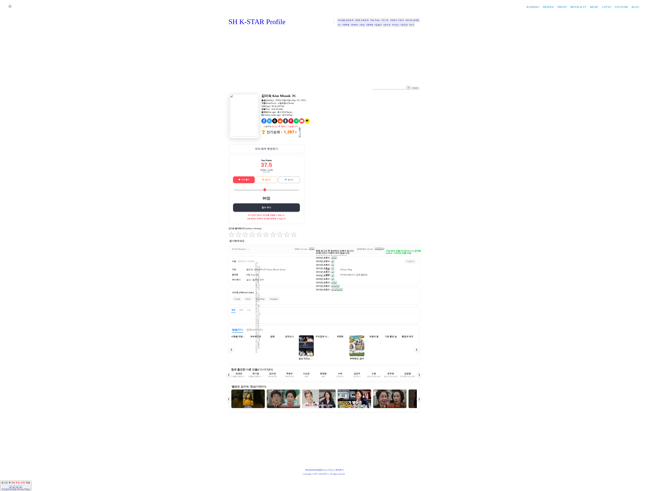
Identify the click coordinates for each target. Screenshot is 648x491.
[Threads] (274, 120)
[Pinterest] (290, 120)
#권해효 (369, 25)
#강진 (362, 25)
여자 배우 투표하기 (266, 148)
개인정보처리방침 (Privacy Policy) (16, 489)
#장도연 (404, 25)
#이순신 (395, 25)
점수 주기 (266, 207)
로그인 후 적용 (15, 485)
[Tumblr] (285, 120)
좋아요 (268, 180)
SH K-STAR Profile (257, 22)
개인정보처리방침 (313, 470)
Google (237, 299)
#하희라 (354, 25)
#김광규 (378, 25)
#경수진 (386, 25)
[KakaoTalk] (307, 120)
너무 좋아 (245, 180)
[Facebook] (263, 120)
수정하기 (410, 261)
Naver (248, 299)
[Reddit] (280, 120)
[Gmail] (301, 120)
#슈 (339, 25)
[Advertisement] (324, 57)
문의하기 (339, 470)
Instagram (274, 299)
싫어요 (290, 180)
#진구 (411, 25)
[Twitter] (269, 120)
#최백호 (345, 25)
